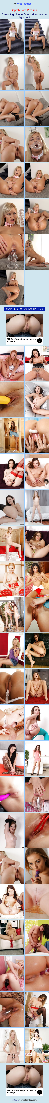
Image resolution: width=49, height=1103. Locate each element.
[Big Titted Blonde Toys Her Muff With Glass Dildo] (36, 866)
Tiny (21, 3)
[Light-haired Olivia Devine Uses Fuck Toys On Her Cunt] (12, 938)
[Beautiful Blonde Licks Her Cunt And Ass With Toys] (12, 1045)
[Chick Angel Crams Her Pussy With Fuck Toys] (12, 471)
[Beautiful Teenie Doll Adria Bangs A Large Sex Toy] (36, 974)
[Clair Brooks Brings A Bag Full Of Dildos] (36, 364)
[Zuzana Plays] (12, 651)
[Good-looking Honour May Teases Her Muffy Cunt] (36, 543)
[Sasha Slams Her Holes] (36, 507)
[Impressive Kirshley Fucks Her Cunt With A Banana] (12, 400)
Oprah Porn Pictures (24, 10)
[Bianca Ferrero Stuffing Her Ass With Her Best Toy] (12, 722)
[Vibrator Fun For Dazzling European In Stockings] (36, 1009)
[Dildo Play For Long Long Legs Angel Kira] (12, 507)
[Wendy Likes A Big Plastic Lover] (36, 938)
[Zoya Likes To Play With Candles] (36, 722)
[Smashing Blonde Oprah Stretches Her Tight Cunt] (12, 866)
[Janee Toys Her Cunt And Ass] (36, 400)
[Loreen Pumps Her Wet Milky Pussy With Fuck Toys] (12, 1009)
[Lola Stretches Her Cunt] (12, 974)
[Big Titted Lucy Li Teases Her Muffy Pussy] (36, 687)
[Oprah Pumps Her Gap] (12, 364)
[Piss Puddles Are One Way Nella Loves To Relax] (36, 902)
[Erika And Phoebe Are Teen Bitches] (12, 830)
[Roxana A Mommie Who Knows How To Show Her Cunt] (36, 1045)
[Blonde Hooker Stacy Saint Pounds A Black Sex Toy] (36, 830)
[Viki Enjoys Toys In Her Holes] (12, 758)
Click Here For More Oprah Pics (24, 309)
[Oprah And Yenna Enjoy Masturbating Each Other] (12, 687)
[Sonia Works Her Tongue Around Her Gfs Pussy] (12, 579)
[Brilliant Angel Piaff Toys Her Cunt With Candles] (36, 436)
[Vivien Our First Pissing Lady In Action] (12, 902)
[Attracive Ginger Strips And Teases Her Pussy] (36, 651)
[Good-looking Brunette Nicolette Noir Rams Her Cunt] (12, 436)
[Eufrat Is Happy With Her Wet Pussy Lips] (36, 471)
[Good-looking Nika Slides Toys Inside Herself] (12, 794)
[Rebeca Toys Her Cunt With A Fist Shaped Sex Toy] (12, 543)
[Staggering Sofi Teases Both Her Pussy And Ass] (36, 794)
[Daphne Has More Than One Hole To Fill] (36, 758)
